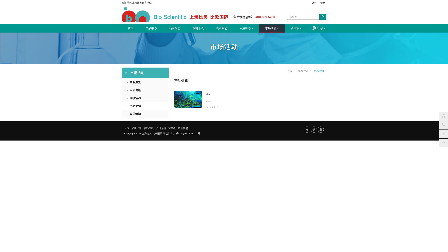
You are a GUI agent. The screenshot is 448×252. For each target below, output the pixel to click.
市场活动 (270, 28)
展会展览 (135, 82)
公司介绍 (161, 128)
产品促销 (135, 105)
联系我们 (221, 28)
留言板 (295, 28)
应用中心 (245, 28)
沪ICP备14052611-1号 (188, 133)
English (321, 28)
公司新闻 (135, 113)
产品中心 (151, 28)
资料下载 (198, 28)
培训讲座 (135, 90)
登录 (314, 2)
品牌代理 (174, 28)
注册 (322, 2)
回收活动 (135, 98)
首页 (133, 28)
